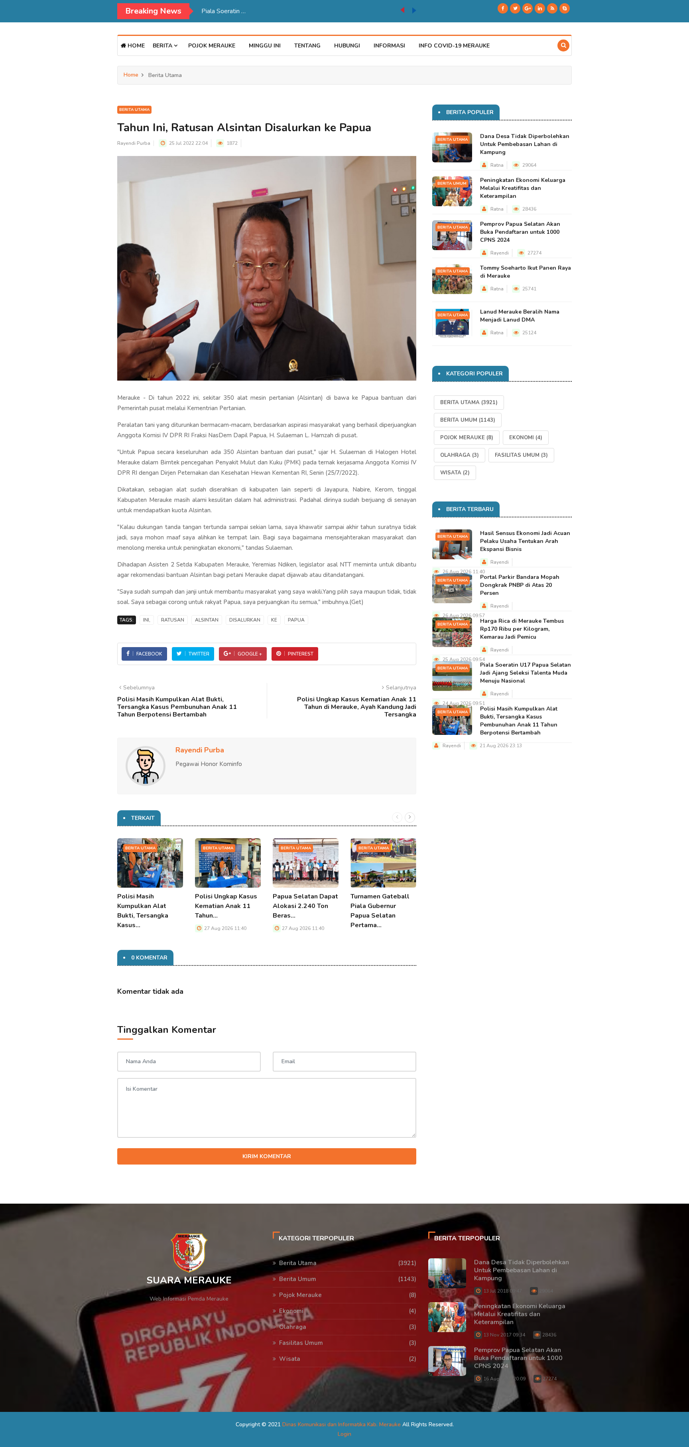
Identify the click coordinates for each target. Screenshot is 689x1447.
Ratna (497, 165)
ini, (146, 620)
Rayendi (499, 253)
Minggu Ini (265, 45)
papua (296, 620)
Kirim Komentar (266, 1156)
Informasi (389, 45)
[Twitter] (515, 8)
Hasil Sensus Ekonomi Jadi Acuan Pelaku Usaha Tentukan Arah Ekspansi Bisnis (525, 541)
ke (274, 620)
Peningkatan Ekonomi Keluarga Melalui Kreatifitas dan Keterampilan (522, 188)
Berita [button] (163, 45)
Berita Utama (134, 110)
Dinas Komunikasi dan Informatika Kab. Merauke (341, 1424)
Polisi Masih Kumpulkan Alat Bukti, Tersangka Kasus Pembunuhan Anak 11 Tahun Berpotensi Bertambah (518, 720)
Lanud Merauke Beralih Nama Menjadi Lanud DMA (519, 316)
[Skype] (564, 8)
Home (135, 45)
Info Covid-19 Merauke (454, 45)
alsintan (207, 620)
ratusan (172, 620)
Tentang (307, 45)
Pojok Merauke (211, 45)
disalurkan (244, 620)
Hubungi (347, 45)
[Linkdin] (540, 8)
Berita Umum (452, 183)
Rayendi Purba (133, 143)
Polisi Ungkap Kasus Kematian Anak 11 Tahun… (226, 906)
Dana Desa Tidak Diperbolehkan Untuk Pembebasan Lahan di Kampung (524, 144)
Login (344, 1434)
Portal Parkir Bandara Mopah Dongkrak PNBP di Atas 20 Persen (519, 585)
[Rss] (552, 8)
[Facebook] (503, 8)
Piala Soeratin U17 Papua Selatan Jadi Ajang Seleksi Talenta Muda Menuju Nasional (300, 11)
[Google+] (527, 8)
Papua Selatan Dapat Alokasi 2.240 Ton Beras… (305, 906)
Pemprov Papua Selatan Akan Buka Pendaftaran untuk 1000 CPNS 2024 (520, 232)
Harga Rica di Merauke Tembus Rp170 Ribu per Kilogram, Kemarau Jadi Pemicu (522, 629)
